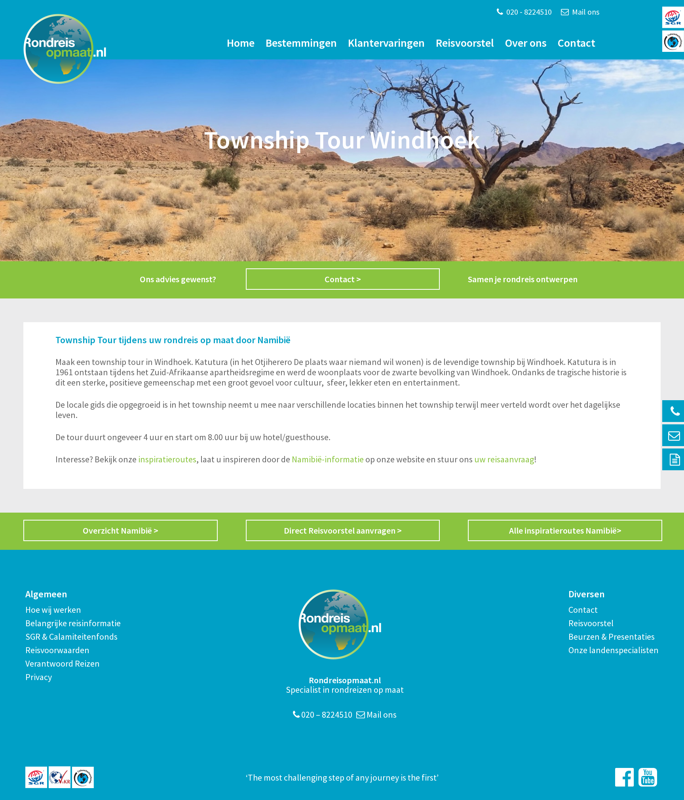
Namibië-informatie (328, 459)
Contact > (343, 279)
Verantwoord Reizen (62, 663)
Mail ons (584, 12)
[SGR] (36, 777)
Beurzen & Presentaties (611, 636)
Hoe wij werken (53, 609)
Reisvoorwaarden (57, 650)
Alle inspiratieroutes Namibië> (565, 530)
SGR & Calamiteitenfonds (71, 636)
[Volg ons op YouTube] (648, 777)
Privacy (38, 676)
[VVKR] (59, 777)
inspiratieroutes (166, 459)
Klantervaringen (386, 43)
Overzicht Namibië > (120, 530)
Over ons (526, 43)
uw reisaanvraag (504, 459)
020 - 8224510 (528, 12)
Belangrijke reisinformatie (73, 623)
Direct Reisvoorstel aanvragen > (343, 530)
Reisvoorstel (465, 43)
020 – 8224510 (326, 714)
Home (241, 43)
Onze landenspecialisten (613, 650)
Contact (576, 43)
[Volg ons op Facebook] (624, 777)
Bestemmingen (301, 43)
